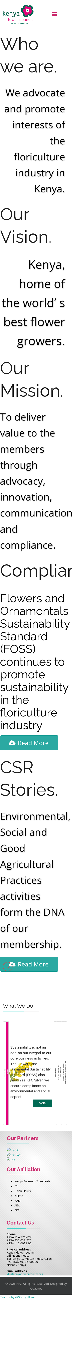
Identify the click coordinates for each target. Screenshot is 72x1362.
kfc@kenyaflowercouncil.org (25, 1274)
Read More (33, 743)
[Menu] (54, 14)
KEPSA (18, 1196)
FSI (16, 1186)
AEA (17, 1205)
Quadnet (36, 1288)
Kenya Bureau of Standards (32, 1181)
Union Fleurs (22, 1191)
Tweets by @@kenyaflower (18, 1297)
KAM (17, 1200)
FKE (17, 1210)
